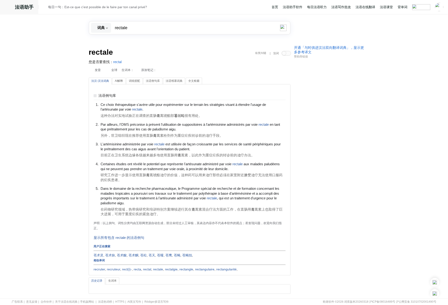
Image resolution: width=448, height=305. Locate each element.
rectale (158, 269)
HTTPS (119, 301)
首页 (275, 7)
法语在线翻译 (365, 7)
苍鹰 (168, 255)
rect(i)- (127, 269)
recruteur (113, 269)
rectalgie (171, 269)
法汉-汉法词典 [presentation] (100, 81)
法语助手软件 (292, 7)
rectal (117, 62)
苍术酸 (122, 255)
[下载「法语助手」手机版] (434, 282)
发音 (98, 70)
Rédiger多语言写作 (156, 301)
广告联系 (17, 301)
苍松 (143, 255)
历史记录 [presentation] (96, 280)
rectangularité (226, 269)
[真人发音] (151, 109)
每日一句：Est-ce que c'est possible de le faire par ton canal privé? (97, 7)
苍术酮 (133, 255)
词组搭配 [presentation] (134, 81)
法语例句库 (107, 95)
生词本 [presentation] (112, 280)
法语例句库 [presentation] (153, 81)
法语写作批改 (341, 7)
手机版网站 (87, 301)
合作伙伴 (46, 301)
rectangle (186, 269)
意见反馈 (31, 301)
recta (137, 269)
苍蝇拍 (187, 255)
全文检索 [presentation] (194, 81)
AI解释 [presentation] (119, 81)
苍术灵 (98, 255)
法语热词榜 (105, 301)
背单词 (402, 7)
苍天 (152, 255)
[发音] (44, 7)
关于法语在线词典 (66, 301)
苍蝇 (177, 255)
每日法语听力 (317, 7)
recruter (99, 269)
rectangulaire (204, 269)
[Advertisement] (329, 131)
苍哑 (160, 255)
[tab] (100, 81)
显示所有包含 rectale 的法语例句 (119, 238)
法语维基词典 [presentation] (174, 81)
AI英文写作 (134, 301)
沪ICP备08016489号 (382, 301)
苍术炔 (110, 255)
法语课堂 (386, 7)
